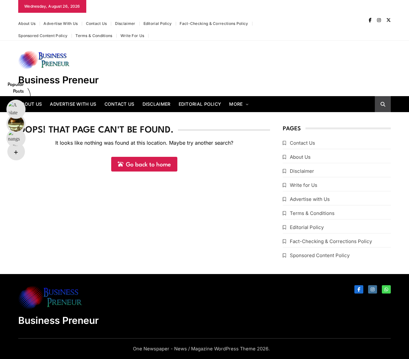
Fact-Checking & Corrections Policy (214, 23)
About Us (26, 23)
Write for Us (132, 35)
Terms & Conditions (93, 35)
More (236, 104)
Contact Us (96, 23)
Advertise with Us (60, 23)
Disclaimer (125, 23)
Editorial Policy (157, 23)
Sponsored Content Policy (42, 35)
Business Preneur (58, 80)
